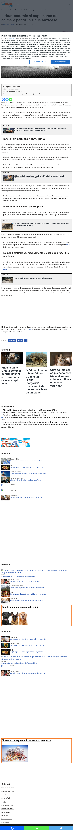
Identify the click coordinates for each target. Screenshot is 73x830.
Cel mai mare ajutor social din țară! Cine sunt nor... (27, 497)
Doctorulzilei (5, 822)
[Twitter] (7, 99)
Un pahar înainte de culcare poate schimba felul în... (27, 581)
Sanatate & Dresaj (7, 791)
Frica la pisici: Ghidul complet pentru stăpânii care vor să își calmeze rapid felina (30, 410)
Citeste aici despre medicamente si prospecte (26, 740)
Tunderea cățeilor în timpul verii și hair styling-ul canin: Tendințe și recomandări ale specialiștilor (35, 412)
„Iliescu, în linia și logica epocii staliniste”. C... (25, 480)
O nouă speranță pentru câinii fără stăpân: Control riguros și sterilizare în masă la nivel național (35, 422)
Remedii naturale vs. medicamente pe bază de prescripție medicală (21, 94)
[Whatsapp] (10, 99)
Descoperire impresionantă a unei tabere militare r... (27, 588)
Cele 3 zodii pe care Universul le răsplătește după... (27, 645)
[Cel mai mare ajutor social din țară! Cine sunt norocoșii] (5, 498)
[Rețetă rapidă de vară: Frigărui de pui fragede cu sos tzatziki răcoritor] (5, 468)
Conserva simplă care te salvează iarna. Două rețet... (28, 594)
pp (26, 340)
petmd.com (7, 269)
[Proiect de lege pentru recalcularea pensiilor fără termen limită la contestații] (5, 601)
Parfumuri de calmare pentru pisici (12, 91)
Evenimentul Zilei (7, 805)
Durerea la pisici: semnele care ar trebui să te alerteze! (32, 278)
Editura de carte (6, 819)
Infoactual (4, 815)
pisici (68, 245)
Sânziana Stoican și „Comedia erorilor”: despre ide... (19, 577)
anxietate (29, 329)
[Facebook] (3, 99)
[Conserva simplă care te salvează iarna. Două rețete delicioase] (5, 594)
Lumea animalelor (7, 788)
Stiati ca (4, 794)
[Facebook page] (15, 446)
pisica (20, 340)
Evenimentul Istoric (7, 809)
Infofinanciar (5, 812)
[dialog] (36, 49)
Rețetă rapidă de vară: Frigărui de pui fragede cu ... (27, 467)
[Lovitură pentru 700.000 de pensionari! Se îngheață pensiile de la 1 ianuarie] (5, 639)
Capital (3, 802)
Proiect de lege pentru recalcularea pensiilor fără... (27, 600)
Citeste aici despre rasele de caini (20, 607)
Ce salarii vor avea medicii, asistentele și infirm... (26, 461)
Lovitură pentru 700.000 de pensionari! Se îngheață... (28, 639)
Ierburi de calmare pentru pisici (11, 89)
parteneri (11, 38)
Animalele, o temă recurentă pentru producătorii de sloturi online (24, 415)
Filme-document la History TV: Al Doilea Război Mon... (28, 474)
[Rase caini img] (15, 625)
